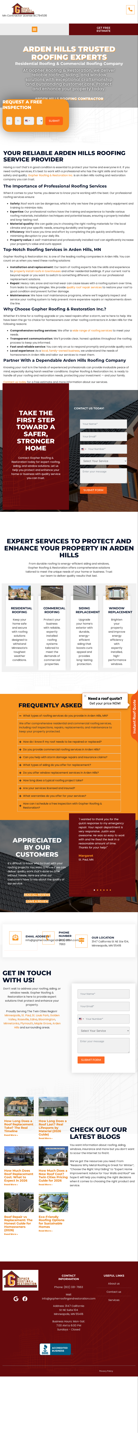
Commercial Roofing (54, 610)
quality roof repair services (84, 287)
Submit (54, 120)
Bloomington (46, 1019)
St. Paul (26, 1015)
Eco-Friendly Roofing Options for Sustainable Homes (51, 1222)
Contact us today (14, 382)
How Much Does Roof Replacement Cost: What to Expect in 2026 (18, 1175)
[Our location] (81, 941)
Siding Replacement (88, 610)
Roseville (23, 1019)
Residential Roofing (21, 610)
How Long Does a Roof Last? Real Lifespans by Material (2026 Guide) (53, 1127)
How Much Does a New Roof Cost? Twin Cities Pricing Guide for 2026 (53, 1175)
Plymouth (26, 1023)
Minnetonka (11, 1023)
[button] (34, 29)
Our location (103, 937)
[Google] (16, 1298)
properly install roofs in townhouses (37, 271)
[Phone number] (48, 938)
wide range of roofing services (92, 330)
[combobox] (27, 121)
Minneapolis (12, 1015)
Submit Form (93, 490)
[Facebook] (24, 1298)
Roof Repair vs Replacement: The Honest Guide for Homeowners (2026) (18, 1223)
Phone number (65, 934)
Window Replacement (120, 610)
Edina (33, 1019)
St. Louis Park (40, 1015)
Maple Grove (42, 1023)
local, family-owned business (61, 351)
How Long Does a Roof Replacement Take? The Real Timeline (18, 1126)
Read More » (11, 1135)
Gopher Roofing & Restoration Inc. (50, 175)
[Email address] (15, 937)
